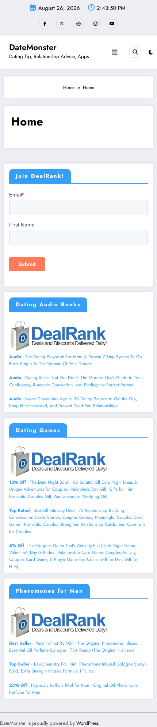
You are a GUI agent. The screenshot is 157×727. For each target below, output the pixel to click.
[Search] (135, 52)
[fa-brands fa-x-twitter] (61, 23)
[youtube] (112, 23)
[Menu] (114, 52)
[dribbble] (78, 23)
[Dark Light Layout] (151, 52)
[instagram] (95, 23)
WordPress (87, 723)
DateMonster (33, 47)
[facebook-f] (44, 23)
